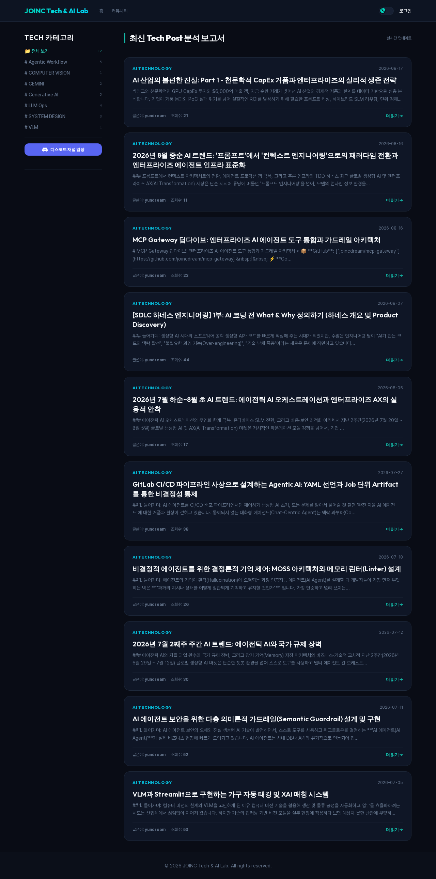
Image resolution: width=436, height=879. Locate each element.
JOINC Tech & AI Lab (56, 10)
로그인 (405, 11)
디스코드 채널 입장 (67, 149)
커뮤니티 (119, 11)
